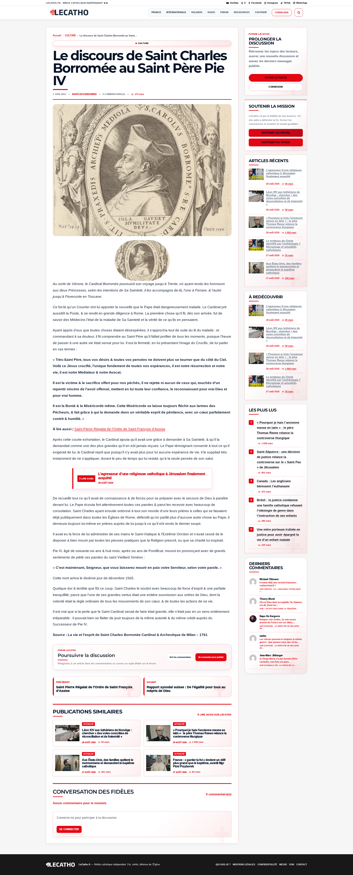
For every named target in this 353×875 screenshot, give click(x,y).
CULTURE (70, 35)
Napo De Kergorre (84, 94)
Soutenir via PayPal (275, 133)
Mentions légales (244, 864)
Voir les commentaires (180, 657)
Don (291, 864)
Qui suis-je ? (223, 864)
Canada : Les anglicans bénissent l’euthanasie (274, 484)
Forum (224, 12)
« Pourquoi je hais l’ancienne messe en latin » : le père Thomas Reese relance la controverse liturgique (278, 430)
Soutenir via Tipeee (276, 142)
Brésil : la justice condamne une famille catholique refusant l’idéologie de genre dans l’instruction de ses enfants (279, 508)
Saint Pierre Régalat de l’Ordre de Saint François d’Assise (119, 429)
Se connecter (69, 829)
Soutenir (261, 12)
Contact (301, 864)
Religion (196, 12)
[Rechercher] (299, 12)
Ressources (242, 12)
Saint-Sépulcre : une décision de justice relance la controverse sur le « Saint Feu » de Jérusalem (279, 459)
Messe (283, 864)
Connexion (281, 12)
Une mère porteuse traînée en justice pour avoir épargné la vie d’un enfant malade (278, 535)
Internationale (176, 12)
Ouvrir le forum (276, 77)
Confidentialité (267, 864)
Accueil (57, 35)
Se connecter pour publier (211, 657)
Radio (211, 12)
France (156, 12)
